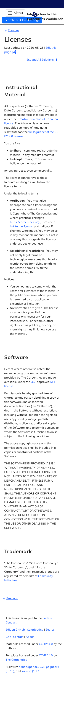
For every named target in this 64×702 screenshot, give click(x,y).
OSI (33, 382)
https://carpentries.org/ (25, 222)
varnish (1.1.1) (31, 671)
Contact (18, 636)
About (30, 636)
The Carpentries (16, 659)
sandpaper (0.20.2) (32, 667)
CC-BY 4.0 (46, 644)
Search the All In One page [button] (22, 20)
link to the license (21, 226)
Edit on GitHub (15, 629)
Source (50, 629)
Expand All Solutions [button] (40, 59)
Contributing (35, 629)
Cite (8, 636)
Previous (13, 30)
